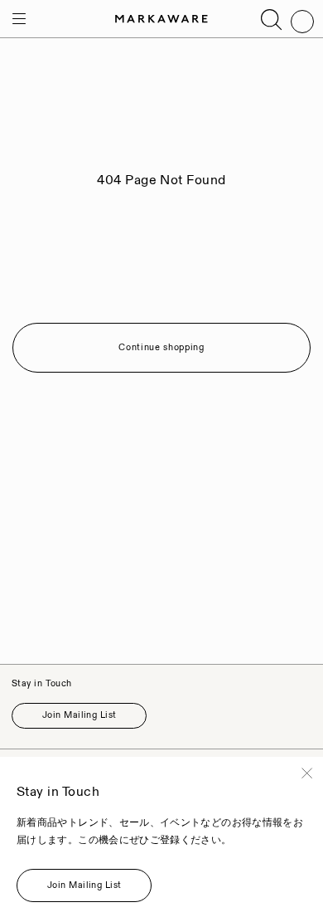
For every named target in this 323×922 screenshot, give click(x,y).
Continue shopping (161, 348)
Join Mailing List (79, 715)
